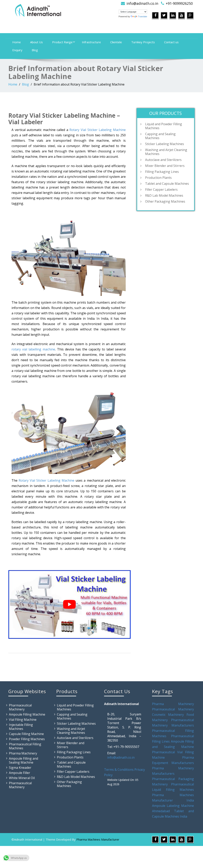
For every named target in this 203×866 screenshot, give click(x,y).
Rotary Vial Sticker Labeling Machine (97, 130)
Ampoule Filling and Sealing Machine (23, 760)
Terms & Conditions (119, 769)
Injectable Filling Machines (21, 727)
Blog (35, 50)
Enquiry (17, 50)
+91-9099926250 (179, 3)
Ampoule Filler (19, 773)
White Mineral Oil (22, 778)
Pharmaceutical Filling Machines (25, 746)
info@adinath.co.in (142, 3)
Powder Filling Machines (27, 739)
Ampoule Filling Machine (27, 714)
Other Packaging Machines (165, 201)
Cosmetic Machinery (168, 714)
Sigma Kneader (20, 767)
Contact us (171, 42)
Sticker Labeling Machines (164, 144)
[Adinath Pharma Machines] (53, 10)
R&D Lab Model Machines (164, 195)
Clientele (116, 42)
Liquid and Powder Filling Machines (163, 126)
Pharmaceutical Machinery (20, 707)
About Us (36, 42)
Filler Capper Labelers (161, 189)
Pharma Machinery (23, 753)
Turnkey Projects (143, 42)
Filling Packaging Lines (162, 172)
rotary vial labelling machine (33, 349)
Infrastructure (91, 42)
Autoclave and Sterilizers (163, 160)
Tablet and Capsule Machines (167, 184)
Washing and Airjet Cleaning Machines (166, 152)
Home (16, 42)
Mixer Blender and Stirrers (165, 166)
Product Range (62, 42)
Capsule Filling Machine (26, 734)
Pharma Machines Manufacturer (97, 839)
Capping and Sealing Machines (160, 136)
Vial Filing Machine (22, 719)
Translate (142, 16)
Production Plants (158, 178)
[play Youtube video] (69, 604)
